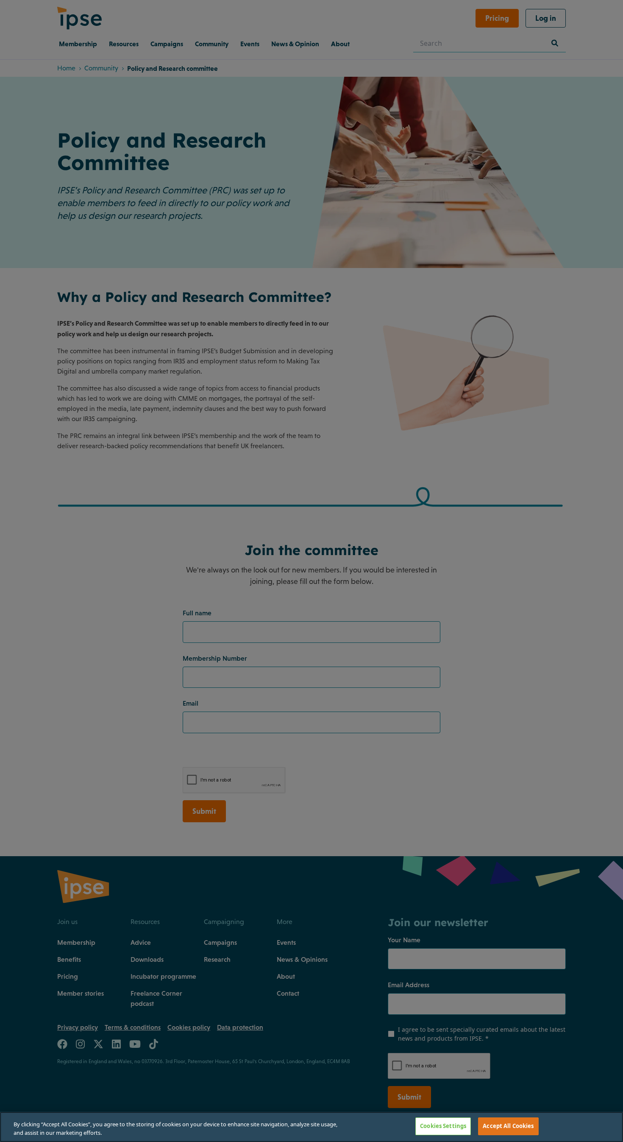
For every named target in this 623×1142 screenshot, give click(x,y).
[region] (311, 1127)
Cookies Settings (443, 1126)
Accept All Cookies (508, 1126)
